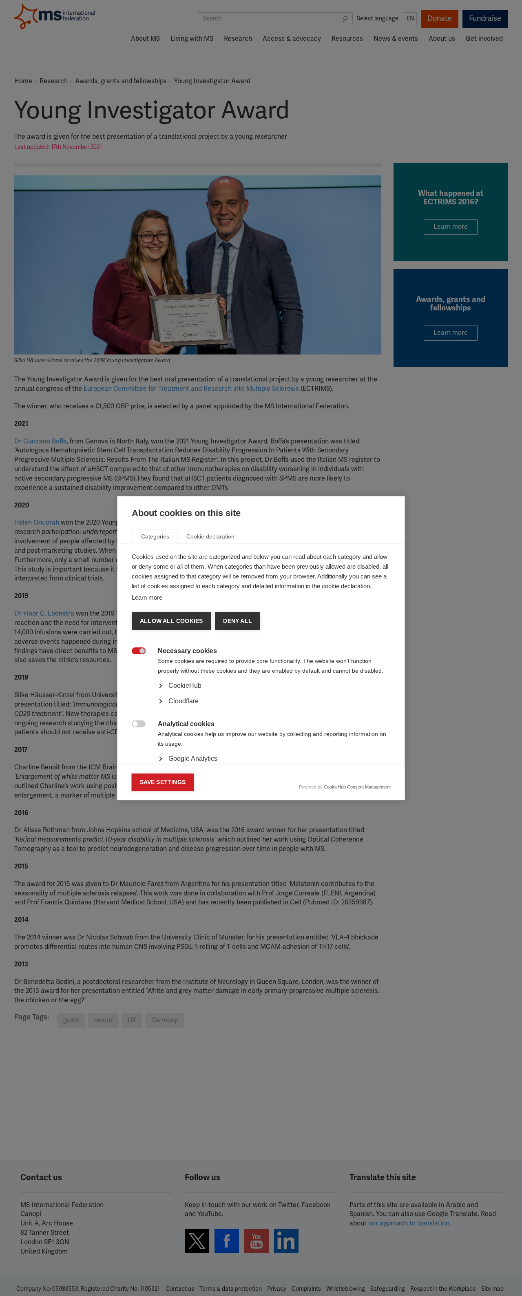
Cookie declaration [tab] (210, 536)
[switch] (134, 651)
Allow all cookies (171, 621)
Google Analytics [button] (192, 758)
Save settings (163, 782)
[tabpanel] (261, 708)
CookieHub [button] (184, 685)
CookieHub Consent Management (357, 786)
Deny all (237, 621)
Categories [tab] (155, 536)
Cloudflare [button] (183, 701)
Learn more (147, 597)
